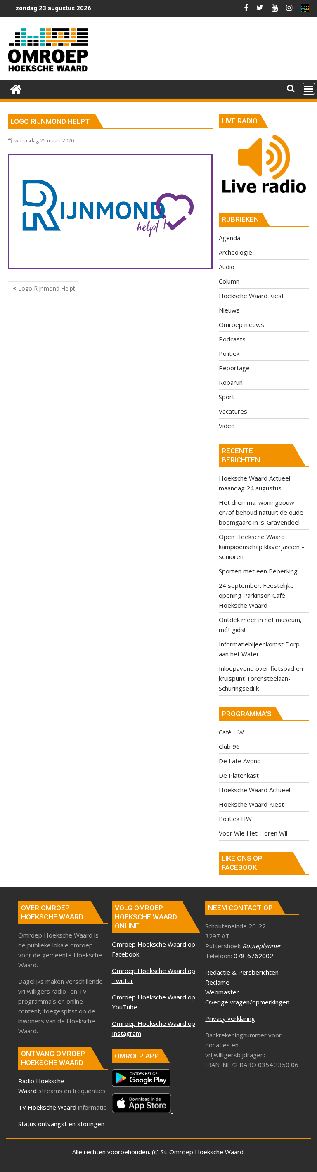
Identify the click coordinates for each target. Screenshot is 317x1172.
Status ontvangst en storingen (61, 1124)
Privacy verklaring (230, 1018)
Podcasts (232, 339)
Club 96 (229, 746)
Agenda (229, 238)
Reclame (217, 982)
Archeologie (235, 252)
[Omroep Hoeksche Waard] (16, 88)
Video (227, 425)
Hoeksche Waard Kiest (251, 295)
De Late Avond (240, 761)
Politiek (229, 353)
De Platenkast (239, 775)
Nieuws (229, 310)
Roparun (231, 382)
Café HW (231, 732)
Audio (226, 267)
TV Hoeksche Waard (47, 1107)
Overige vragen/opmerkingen (247, 1002)
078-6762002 (253, 956)
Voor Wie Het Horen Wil (253, 833)
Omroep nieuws (241, 324)
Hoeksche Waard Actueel (254, 790)
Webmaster (222, 992)
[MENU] (309, 89)
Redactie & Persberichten (242, 972)
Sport (226, 397)
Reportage (234, 368)
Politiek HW (235, 818)
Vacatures (233, 411)
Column (229, 281)
